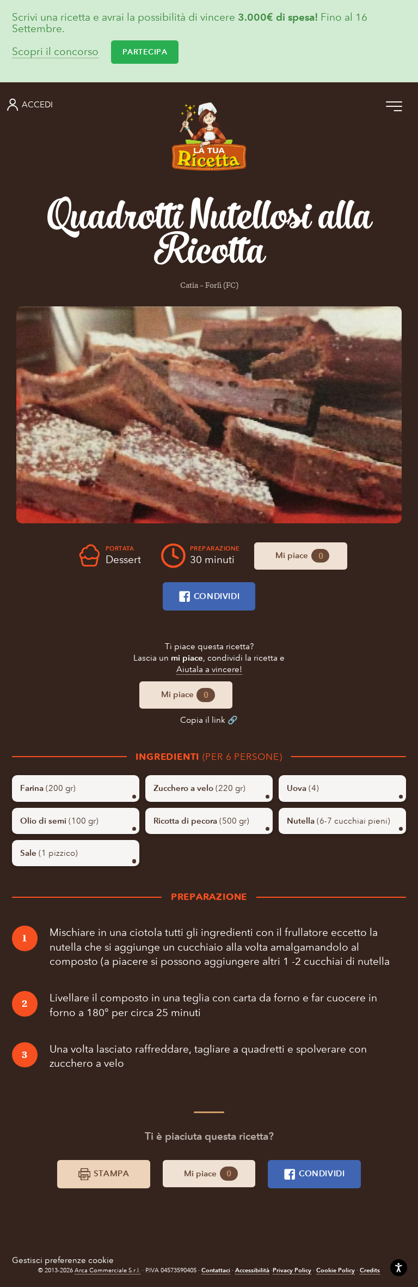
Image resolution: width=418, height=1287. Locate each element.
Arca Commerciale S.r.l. (107, 1270)
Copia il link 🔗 (209, 720)
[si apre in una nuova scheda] (209, 415)
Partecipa (145, 52)
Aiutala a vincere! (209, 669)
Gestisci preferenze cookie (63, 1260)
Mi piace (298, 555)
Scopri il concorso (55, 52)
